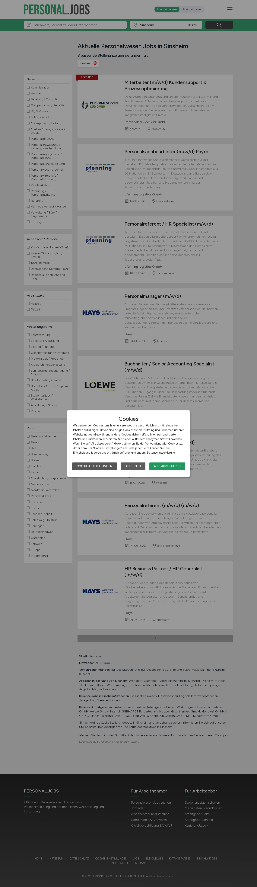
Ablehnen (133, 466)
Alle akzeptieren (167, 466)
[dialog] (128, 443)
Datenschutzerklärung (161, 452)
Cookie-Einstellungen (94, 466)
